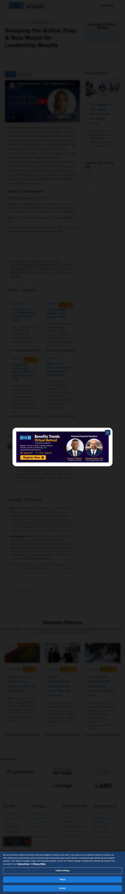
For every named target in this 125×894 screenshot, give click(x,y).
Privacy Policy (39, 864)
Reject (62, 880)
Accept (62, 888)
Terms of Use (23, 864)
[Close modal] (107, 432)
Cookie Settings (62, 871)
